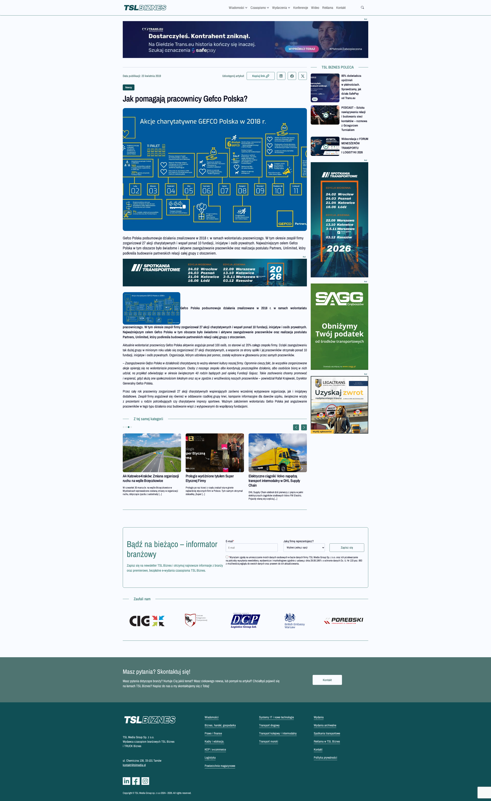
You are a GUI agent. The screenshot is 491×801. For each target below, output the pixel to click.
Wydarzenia (279, 7)
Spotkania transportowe (327, 733)
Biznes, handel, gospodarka (220, 725)
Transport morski (268, 741)
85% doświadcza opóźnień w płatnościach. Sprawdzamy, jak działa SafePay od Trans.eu (351, 87)
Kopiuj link (258, 76)
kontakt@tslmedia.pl (134, 765)
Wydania (319, 717)
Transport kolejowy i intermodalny (278, 733)
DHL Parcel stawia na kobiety (206, 476)
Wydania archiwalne (325, 725)
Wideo (315, 7)
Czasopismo (258, 7)
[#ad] (245, 39)
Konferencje (300, 7)
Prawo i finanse (213, 733)
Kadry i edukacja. (214, 741)
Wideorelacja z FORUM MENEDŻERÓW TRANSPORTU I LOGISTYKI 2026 (354, 145)
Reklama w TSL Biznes (327, 741)
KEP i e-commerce (215, 749)
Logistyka (210, 757)
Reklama (327, 7)
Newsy (128, 87)
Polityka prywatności (325, 757)
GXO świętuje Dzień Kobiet (267, 476)
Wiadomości (236, 7)
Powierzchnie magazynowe (220, 766)
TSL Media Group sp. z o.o (148, 793)
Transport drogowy (269, 725)
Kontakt (341, 7)
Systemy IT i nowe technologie (276, 717)
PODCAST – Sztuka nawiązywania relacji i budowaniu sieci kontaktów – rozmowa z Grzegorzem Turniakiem (354, 118)
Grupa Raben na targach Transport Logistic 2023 (147, 478)
